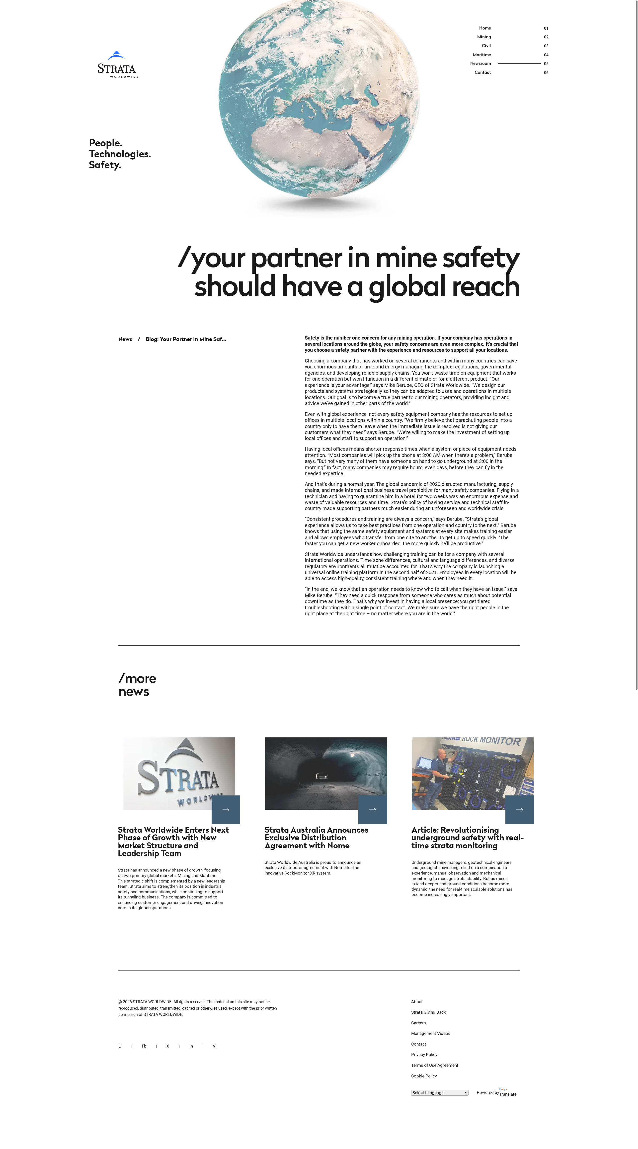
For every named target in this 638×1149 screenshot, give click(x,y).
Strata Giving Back (428, 1012)
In (191, 1046)
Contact (418, 1044)
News (125, 339)
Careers (418, 1022)
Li (120, 1046)
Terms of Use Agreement (434, 1065)
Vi (215, 1046)
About (417, 1001)
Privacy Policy (424, 1054)
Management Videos (430, 1033)
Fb (144, 1046)
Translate (508, 1094)
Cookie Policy (424, 1075)
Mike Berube (398, 385)
